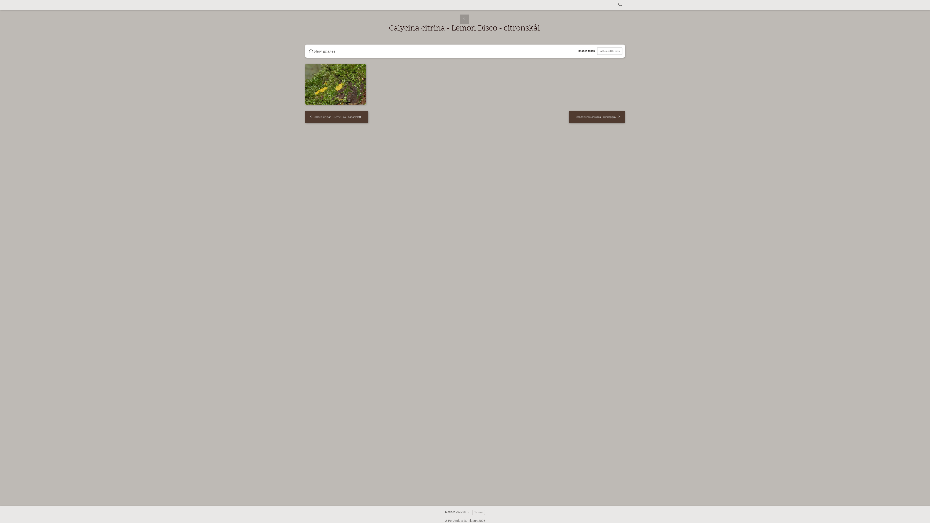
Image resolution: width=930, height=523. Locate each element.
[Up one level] (464, 19)
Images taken (586, 51)
